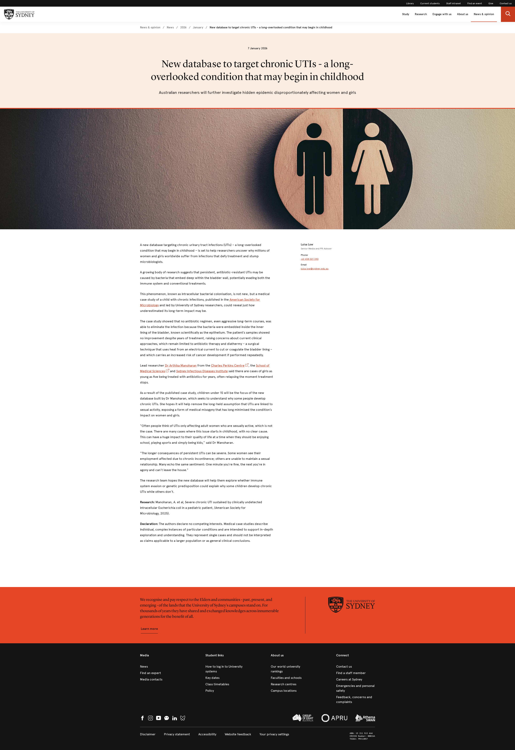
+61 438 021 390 (309, 259)
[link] (410, 3)
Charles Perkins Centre (227, 365)
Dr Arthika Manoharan (181, 365)
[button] (508, 14)
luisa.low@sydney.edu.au (315, 268)
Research (421, 14)
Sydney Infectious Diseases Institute (202, 371)
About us (462, 14)
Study (405, 14)
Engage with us (442, 14)
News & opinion (484, 14)
